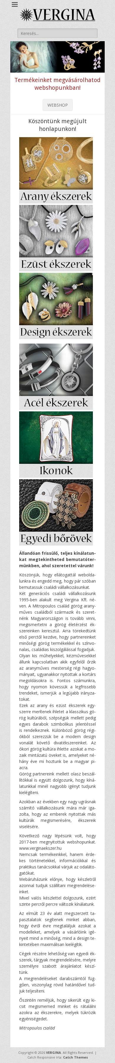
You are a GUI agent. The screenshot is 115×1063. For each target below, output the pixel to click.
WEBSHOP (57, 105)
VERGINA (53, 1052)
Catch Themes (75, 1057)
